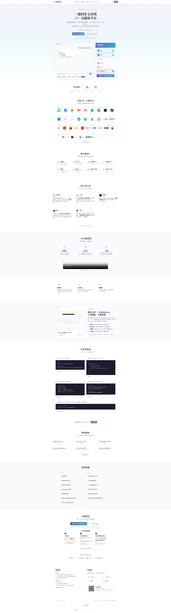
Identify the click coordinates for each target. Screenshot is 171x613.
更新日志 (99, 600)
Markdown (78, 76)
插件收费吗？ (64, 476)
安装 (116, 1)
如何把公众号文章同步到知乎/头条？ (96, 498)
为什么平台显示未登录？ (67, 489)
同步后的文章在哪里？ (66, 485)
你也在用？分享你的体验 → (86, 225)
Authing (91, 609)
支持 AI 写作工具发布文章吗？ (68, 502)
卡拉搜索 (95, 609)
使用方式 (82, 1)
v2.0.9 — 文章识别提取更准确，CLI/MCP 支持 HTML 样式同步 (86, 9)
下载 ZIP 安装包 (95, 523)
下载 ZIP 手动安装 (65, 254)
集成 (90, 1)
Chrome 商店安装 (79, 33)
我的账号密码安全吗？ (66, 480)
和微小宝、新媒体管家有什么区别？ (69, 498)
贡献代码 (109, 600)
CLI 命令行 (69, 76)
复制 (91, 541)
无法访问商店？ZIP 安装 (92, 33)
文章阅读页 (64, 76)
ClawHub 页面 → (60, 411)
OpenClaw (83, 76)
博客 (87, 1)
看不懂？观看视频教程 (86, 548)
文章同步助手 (58, 2)
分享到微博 (81, 558)
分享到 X (72, 558)
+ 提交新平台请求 (85, 142)
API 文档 (104, 600)
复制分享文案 (99, 558)
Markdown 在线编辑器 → (85, 36)
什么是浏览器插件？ (92, 480)
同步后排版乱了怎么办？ (93, 476)
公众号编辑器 (59, 76)
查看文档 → (59, 371)
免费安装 (94, 422)
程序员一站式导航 (86, 609)
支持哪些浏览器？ (65, 493)
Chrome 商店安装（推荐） (79, 523)
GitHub (80, 30)
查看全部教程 (85, 454)
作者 (97, 1)
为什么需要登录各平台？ (93, 485)
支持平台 (77, 1)
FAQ (94, 1)
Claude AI (73, 76)
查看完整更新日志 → (60, 587)
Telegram (90, 558)
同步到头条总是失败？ (93, 489)
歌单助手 (113, 600)
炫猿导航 (80, 609)
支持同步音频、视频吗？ (93, 493)
